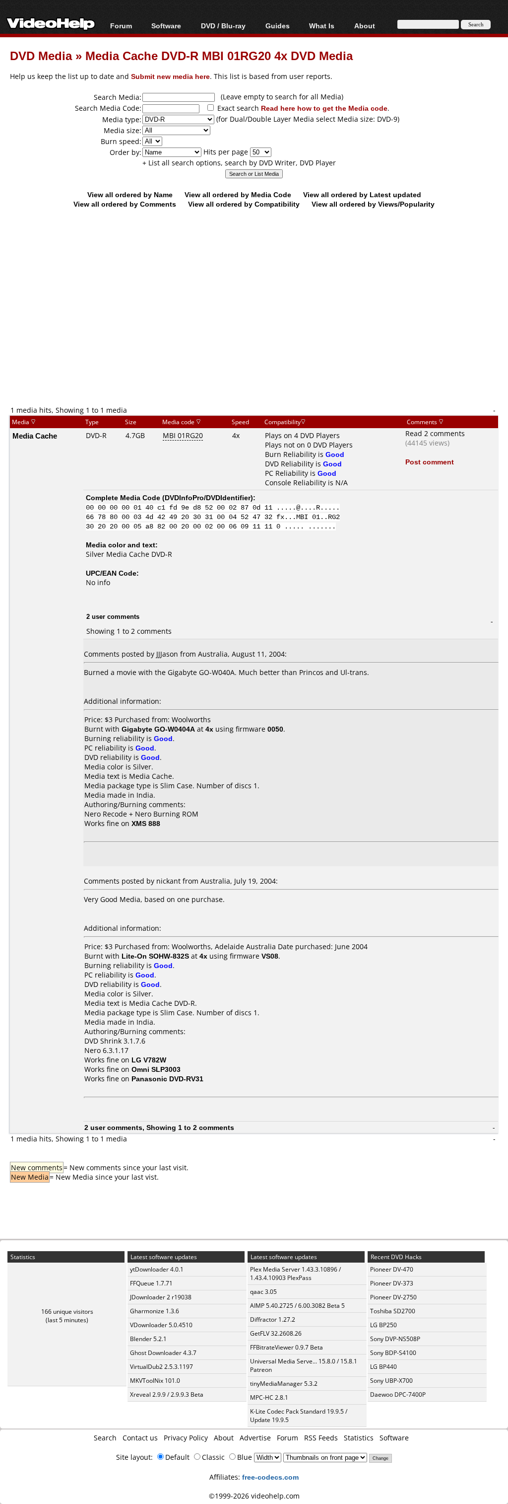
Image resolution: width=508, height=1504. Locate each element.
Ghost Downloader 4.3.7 (163, 1353)
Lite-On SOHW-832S (155, 956)
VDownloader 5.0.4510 (161, 1325)
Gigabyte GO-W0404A (158, 729)
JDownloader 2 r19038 (160, 1297)
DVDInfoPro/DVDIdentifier (208, 497)
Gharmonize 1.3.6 (154, 1311)
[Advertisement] (259, 323)
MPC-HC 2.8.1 (269, 1397)
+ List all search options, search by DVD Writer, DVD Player (239, 162)
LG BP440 (383, 1366)
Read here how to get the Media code (324, 108)
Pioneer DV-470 (391, 1269)
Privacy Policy (186, 1437)
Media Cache (34, 436)
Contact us (140, 1437)
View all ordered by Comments (124, 204)
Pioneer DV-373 (391, 1283)
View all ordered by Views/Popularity (373, 204)
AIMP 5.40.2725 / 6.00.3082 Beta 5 (297, 1305)
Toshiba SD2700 (392, 1311)
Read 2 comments (435, 433)
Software (166, 25)
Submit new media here (170, 76)
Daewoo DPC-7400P (398, 1394)
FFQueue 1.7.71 (151, 1283)
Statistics (359, 1437)
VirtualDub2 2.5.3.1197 (161, 1366)
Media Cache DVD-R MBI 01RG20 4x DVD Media (219, 55)
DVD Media (41, 55)
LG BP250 (383, 1325)
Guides (277, 25)
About (224, 1437)
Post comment (429, 461)
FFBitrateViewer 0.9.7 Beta (286, 1347)
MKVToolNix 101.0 (155, 1380)
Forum (121, 25)
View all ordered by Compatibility (244, 204)
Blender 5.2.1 (148, 1339)
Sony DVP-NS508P (395, 1339)
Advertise (255, 1437)
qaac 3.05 (263, 1291)
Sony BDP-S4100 (393, 1353)
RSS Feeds (321, 1437)
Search (105, 1437)
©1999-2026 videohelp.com (254, 1496)
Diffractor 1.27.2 (272, 1319)
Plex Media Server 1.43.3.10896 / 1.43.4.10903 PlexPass (295, 1273)
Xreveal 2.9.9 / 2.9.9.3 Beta (166, 1394)
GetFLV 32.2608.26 (276, 1333)
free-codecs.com (270, 1477)
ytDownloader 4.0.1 (157, 1269)
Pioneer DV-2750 (393, 1297)
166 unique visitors (67, 1311)
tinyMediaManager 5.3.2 (284, 1383)
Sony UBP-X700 (391, 1380)
